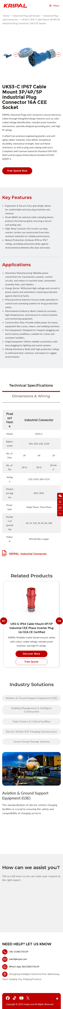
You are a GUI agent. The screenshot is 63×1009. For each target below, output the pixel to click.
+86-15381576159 (18, 951)
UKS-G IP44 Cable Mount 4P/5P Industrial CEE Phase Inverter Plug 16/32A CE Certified (31, 628)
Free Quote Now (17, 170)
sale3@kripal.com (18, 959)
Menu (56, 5)
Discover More (31, 653)
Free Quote (31, 661)
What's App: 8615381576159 (24, 966)
